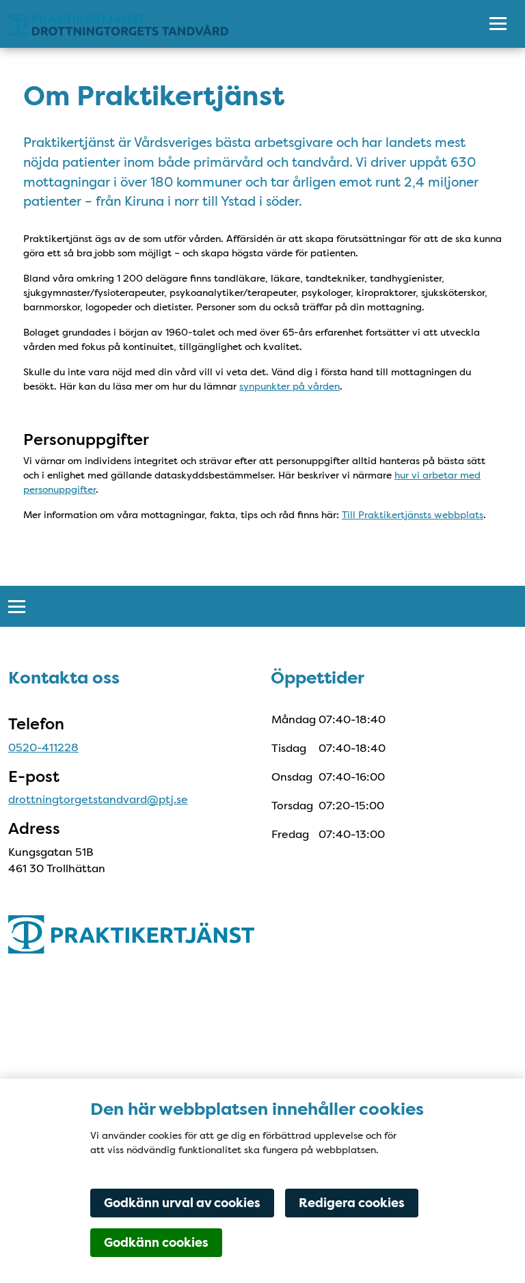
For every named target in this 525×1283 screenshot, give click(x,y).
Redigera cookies (352, 1203)
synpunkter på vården (289, 386)
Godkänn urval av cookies (182, 1203)
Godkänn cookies (156, 1242)
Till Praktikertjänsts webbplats (412, 515)
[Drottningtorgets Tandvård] (233, 24)
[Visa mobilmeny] (498, 24)
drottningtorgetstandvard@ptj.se (98, 799)
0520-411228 (43, 747)
